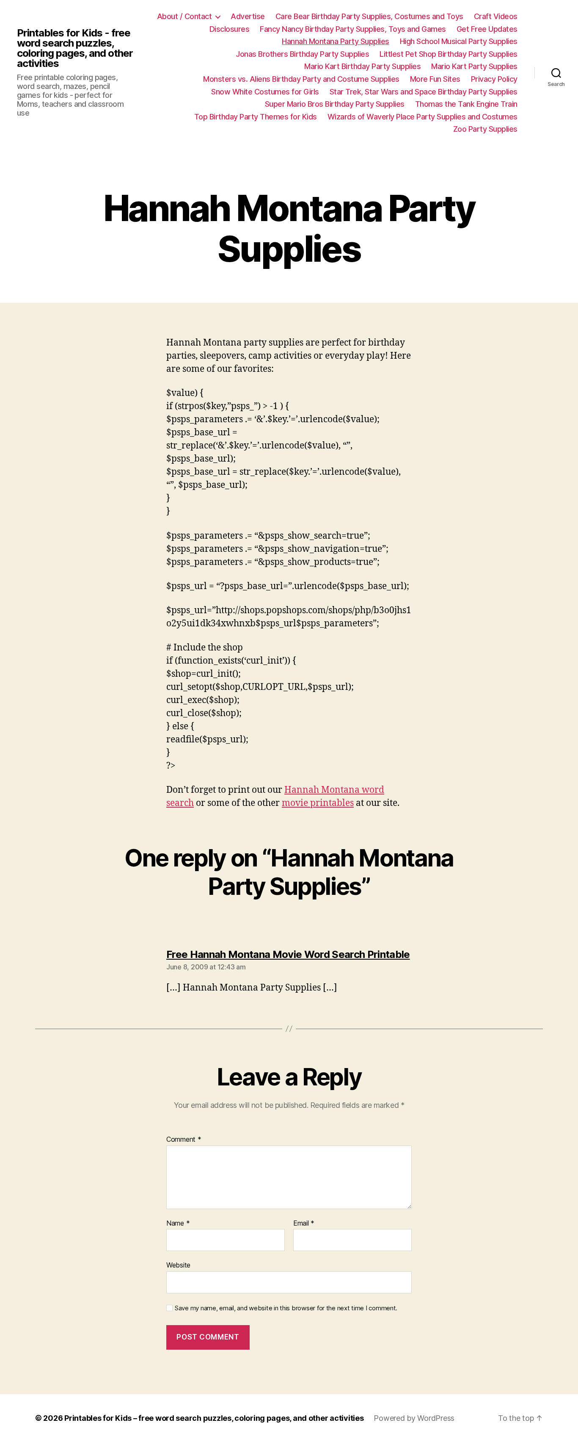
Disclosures (229, 29)
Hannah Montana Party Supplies (335, 41)
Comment (183, 1139)
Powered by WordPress (414, 1418)
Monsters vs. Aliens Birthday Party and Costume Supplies (301, 79)
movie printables (318, 803)
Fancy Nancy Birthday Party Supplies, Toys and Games (353, 29)
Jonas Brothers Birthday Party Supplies (302, 54)
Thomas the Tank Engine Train (466, 104)
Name (178, 1223)
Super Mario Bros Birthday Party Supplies (335, 104)
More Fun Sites (435, 79)
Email (303, 1223)
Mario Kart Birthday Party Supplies (362, 66)
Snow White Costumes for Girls (265, 91)
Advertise (248, 16)
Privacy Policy (494, 79)
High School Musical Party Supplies (458, 41)
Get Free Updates (487, 29)
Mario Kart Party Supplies (474, 66)
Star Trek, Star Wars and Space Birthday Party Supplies (423, 91)
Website (178, 1265)
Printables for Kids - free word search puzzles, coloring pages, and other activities (75, 48)
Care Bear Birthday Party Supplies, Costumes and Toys (369, 16)
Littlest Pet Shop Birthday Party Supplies (448, 54)
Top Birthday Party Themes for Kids (255, 116)
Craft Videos (495, 16)
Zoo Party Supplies (485, 129)
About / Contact (184, 16)
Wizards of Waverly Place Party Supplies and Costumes (422, 116)
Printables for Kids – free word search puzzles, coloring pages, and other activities (213, 1418)
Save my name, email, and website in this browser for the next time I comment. (286, 1308)
